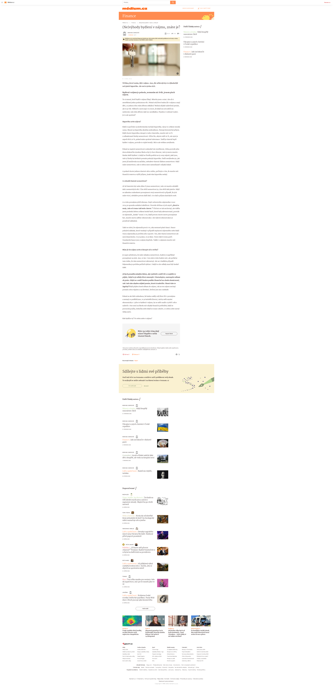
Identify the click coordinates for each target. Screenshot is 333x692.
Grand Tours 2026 (141, 660)
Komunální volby (126, 660)
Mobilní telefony (143, 669)
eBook (168, 33)
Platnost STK (200, 660)
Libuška (125, 592)
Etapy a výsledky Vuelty (143, 651)
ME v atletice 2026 (156, 656)
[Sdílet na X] (179, 354)
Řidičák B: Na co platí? (202, 656)
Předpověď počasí (157, 665)
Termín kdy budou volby (128, 656)
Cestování (126, 455)
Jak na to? (146, 385)
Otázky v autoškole (201, 658)
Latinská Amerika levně (188, 658)
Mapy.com (149, 665)
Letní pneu (171, 669)
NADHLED (125, 494)
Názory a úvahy (189, 32)
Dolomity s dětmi (186, 660)
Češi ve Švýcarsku (186, 656)
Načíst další (145, 608)
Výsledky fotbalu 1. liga (157, 651)
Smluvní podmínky (150, 679)
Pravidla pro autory (186, 679)
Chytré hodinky (192, 669)
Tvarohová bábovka (172, 656)
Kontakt (166, 679)
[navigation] (2, 2)
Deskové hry (178, 669)
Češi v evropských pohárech (188, 665)
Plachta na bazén (149, 667)
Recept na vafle (171, 658)
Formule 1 (154, 658)
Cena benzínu (176, 665)
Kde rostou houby (167, 665)
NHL (153, 660)
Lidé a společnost (129, 471)
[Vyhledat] (173, 2)
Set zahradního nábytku (181, 667)
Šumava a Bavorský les (187, 654)
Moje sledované (188, 8)
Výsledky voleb (126, 654)
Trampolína (158, 667)
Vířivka (197, 667)
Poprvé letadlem (186, 651)
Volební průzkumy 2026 (128, 651)
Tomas (124, 576)
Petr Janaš (129, 544)
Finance (186, 52)
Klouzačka (171, 667)
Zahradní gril (191, 667)
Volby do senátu (126, 658)
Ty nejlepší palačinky (172, 649)
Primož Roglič (140, 658)
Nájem (136, 360)
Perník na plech (171, 660)
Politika (125, 547)
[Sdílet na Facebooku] (176, 354)
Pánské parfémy (201, 669)
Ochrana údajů (174, 679)
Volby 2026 (125, 649)
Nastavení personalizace (166, 681)
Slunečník (164, 667)
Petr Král (125, 560)
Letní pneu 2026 (201, 649)
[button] (151, 59)
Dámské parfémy (162, 669)
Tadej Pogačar (141, 656)
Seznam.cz (327, 2)
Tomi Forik (126, 512)
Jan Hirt (139, 654)
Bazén (142, 667)
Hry (124, 579)
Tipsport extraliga (156, 654)
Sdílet (174, 33)
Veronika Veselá (128, 528)
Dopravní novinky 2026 (202, 654)
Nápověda (160, 679)
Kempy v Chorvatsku (187, 649)
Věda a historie (128, 516)
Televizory (184, 669)
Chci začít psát (205, 8)
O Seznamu (140, 679)
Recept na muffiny (172, 651)
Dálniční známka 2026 (202, 651)
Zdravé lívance (170, 654)
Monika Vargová (133, 32)
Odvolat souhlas (198, 679)
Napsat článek (169, 333)
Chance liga (155, 649)
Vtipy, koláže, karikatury (132, 497)
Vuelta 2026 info (141, 649)
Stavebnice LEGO (152, 669)
